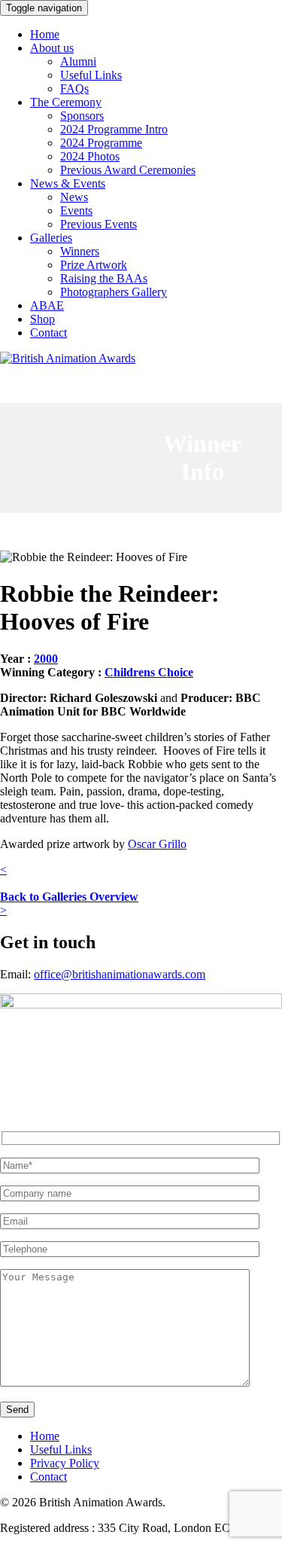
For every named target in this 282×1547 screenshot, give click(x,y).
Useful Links (91, 75)
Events (76, 210)
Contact (48, 332)
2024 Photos (90, 156)
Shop (42, 319)
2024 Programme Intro (114, 129)
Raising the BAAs (103, 278)
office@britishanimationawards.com (119, 974)
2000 (46, 658)
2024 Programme (101, 142)
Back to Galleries (69, 896)
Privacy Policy (64, 1463)
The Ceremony (66, 102)
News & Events (67, 183)
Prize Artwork (93, 264)
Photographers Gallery (113, 291)
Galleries (51, 237)
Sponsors (82, 115)
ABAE (47, 305)
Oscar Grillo (157, 844)
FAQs (74, 88)
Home (44, 34)
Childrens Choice (149, 672)
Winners (79, 251)
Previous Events (98, 224)
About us (52, 47)
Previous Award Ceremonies (128, 169)
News (74, 197)
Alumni (78, 61)
